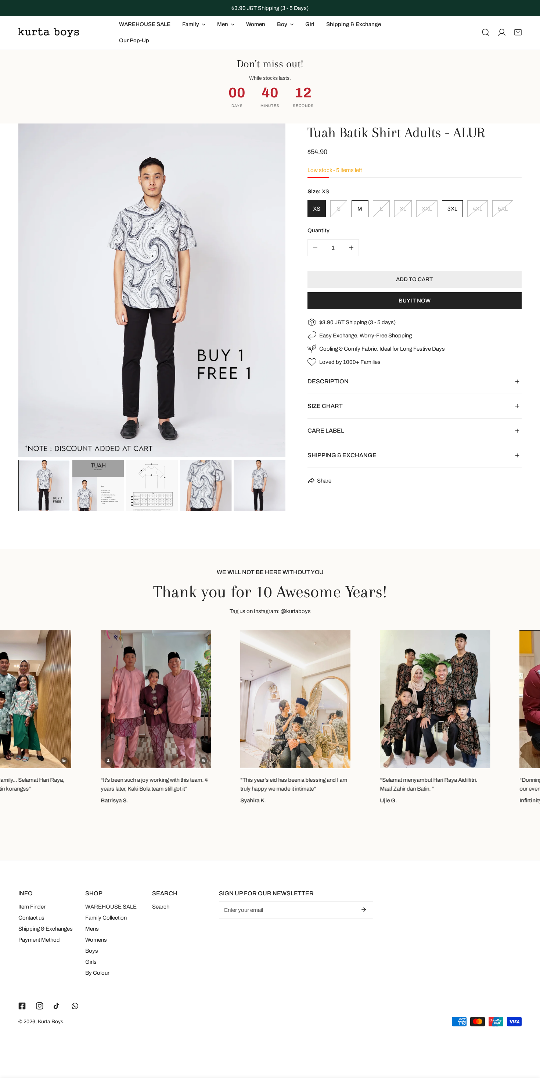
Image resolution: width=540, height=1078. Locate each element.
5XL (503, 209)
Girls (91, 962)
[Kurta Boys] (48, 32)
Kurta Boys (50, 1021)
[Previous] (36, 291)
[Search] (486, 32)
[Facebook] (22, 1006)
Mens (92, 929)
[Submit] (363, 909)
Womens (96, 940)
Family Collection (106, 918)
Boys (91, 951)
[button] (518, 32)
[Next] (268, 291)
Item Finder (32, 907)
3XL (452, 209)
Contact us (31, 918)
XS (316, 209)
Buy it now (415, 301)
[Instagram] (39, 1006)
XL (403, 209)
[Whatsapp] (75, 1006)
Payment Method (39, 940)
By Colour (97, 973)
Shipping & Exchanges (45, 929)
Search (160, 907)
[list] (151, 290)
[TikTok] (57, 1006)
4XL (477, 209)
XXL (427, 209)
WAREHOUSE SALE (111, 907)
